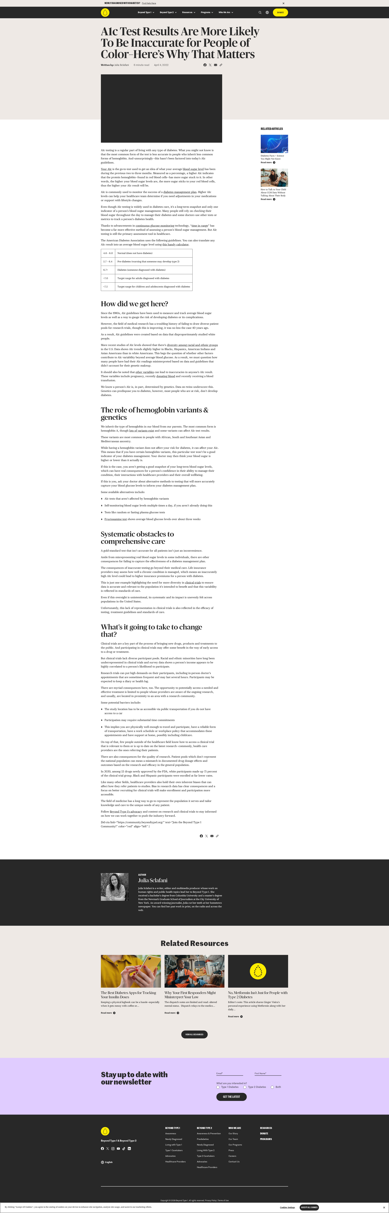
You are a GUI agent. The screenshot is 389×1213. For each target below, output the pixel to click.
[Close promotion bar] (285, 3)
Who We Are (235, 1128)
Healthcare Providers (175, 1162)
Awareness (170, 1134)
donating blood (165, 376)
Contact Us (234, 1162)
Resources (266, 1128)
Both (278, 1087)
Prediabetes (203, 1139)
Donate (280, 12)
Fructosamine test (116, 519)
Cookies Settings (287, 1207)
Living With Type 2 (205, 1150)
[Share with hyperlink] (221, 65)
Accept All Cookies (309, 1207)
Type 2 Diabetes (257, 1087)
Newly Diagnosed (173, 1139)
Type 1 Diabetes (229, 1087)
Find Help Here (149, 3)
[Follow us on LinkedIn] (129, 1148)
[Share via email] (215, 65)
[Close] (384, 1207)
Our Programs (235, 1145)
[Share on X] (210, 65)
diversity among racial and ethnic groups (192, 345)
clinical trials (193, 582)
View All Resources (194, 1034)
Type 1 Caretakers (174, 1150)
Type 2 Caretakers (206, 1156)
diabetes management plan (179, 192)
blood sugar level (193, 169)
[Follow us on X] (107, 1148)
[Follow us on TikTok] (123, 1148)
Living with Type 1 (173, 1145)
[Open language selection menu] (267, 12)
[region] (194, 1208)
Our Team (233, 1139)
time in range (200, 225)
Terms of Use (223, 1201)
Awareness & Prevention (209, 1134)
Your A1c (106, 169)
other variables (145, 372)
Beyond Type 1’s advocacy (126, 811)
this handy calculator (175, 244)
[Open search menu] (260, 12)
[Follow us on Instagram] (112, 1148)
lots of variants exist (141, 430)
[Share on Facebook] (205, 64)
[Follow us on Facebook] (102, 1148)
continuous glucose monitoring (155, 225)
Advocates (170, 1156)
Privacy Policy (211, 1201)
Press (231, 1150)
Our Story (233, 1134)
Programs (266, 1139)
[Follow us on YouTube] (118, 1148)
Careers (232, 1156)
